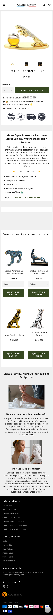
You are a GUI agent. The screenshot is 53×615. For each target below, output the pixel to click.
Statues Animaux (34, 197)
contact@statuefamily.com (13, 575)
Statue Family (13, 603)
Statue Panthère (19, 197)
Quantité (6, 85)
